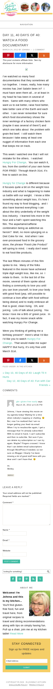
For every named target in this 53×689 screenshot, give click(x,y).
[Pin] (8, 55)
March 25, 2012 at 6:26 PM (29, 405)
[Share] (20, 55)
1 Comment (39, 50)
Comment (8, 502)
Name (6, 530)
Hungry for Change (14, 183)
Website (6, 550)
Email (6, 540)
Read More (16, 633)
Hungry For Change (14, 162)
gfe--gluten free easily (26, 401)
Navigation (26, 25)
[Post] (32, 55)
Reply (10, 475)
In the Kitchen (24, 367)
